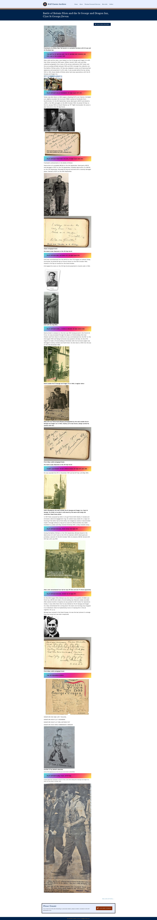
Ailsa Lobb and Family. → (108, 898)
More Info (104, 4)
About (81, 4)
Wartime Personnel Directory (92, 4)
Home (76, 4)
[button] (104, 908)
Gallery (111, 4)
